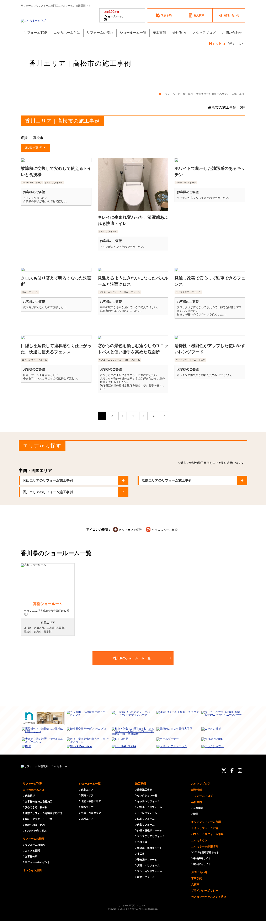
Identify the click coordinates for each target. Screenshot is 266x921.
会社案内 (196, 802)
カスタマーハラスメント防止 (208, 896)
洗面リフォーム (146, 818)
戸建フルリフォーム (148, 865)
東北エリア (87, 789)
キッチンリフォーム (148, 801)
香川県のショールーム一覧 (132, 658)
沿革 (195, 813)
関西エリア (87, 807)
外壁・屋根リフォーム (149, 830)
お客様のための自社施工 (38, 801)
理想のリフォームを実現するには (43, 813)
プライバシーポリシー (204, 890)
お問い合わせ (199, 872)
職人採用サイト (202, 864)
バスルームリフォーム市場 (207, 834)
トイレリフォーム (147, 813)
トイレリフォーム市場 (204, 828)
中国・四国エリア (91, 813)
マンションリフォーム (149, 871)
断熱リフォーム (146, 877)
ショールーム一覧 (115, 15)
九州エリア (87, 818)
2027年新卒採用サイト (206, 852)
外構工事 (142, 842)
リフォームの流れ (35, 844)
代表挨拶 (30, 795)
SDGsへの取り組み (36, 830)
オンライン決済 (32, 870)
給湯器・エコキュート (149, 848)
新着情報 (196, 789)
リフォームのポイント (37, 862)
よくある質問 (32, 850)
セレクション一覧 (147, 795)
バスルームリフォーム (149, 807)
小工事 (141, 853)
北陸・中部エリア (91, 801)
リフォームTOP (32, 783)
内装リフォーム (146, 824)
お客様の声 (31, 856)
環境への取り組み (35, 824)
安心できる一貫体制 (36, 807)
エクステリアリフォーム (151, 836)
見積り (195, 884)
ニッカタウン (199, 840)
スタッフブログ (200, 783)
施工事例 (140, 783)
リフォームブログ (202, 795)
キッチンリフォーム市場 (206, 821)
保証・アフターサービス (38, 819)
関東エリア (87, 795)
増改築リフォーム (147, 859)
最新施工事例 (144, 789)
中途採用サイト (202, 858)
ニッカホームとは (33, 789)
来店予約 (196, 878)
